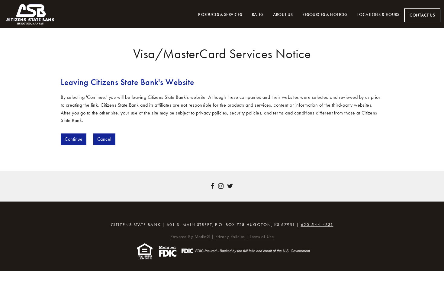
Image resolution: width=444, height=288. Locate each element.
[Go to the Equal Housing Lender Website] (144, 250)
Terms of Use (262, 236)
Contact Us (422, 15)
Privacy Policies (230, 236)
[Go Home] (30, 14)
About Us (283, 14)
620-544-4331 (317, 224)
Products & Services (220, 14)
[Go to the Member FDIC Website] (167, 250)
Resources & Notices (325, 14)
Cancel (104, 139)
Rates (258, 14)
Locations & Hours (378, 14)
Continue (73, 139)
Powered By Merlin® (190, 236)
